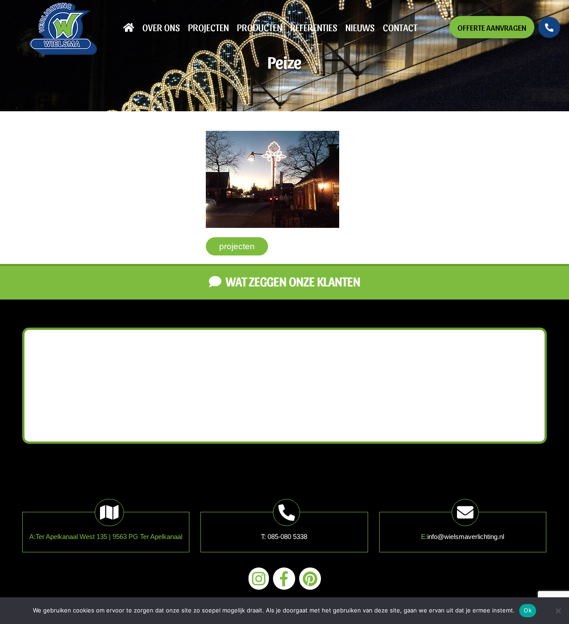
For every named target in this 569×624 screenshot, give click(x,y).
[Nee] (557, 610)
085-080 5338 (287, 536)
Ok (528, 610)
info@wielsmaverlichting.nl (465, 536)
